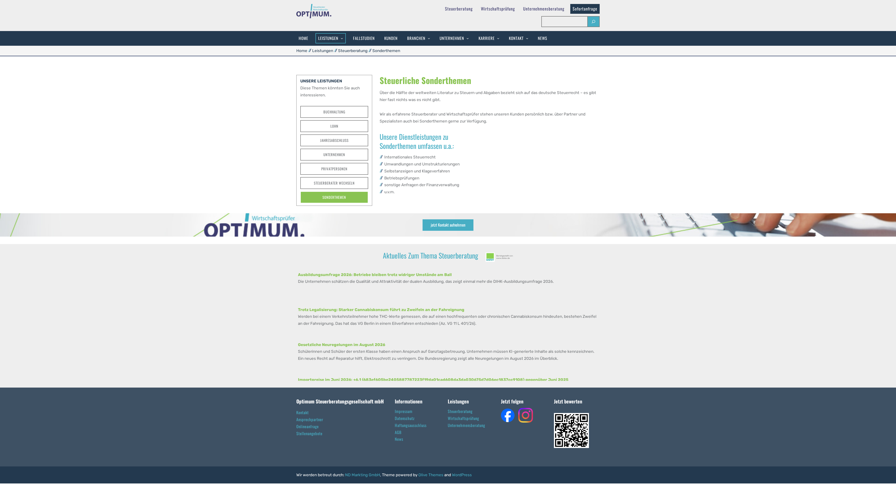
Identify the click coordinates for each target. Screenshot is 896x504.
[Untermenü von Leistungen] (342, 38)
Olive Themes (431, 474)
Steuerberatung (353, 50)
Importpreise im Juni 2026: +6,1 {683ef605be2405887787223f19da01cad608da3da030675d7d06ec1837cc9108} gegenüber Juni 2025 (433, 379)
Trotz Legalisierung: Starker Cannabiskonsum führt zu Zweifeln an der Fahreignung (381, 309)
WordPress (462, 474)
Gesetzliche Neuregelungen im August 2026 (341, 344)
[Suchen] (593, 22)
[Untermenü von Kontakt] (527, 38)
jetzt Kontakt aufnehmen (448, 225)
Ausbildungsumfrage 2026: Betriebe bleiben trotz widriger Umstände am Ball (375, 274)
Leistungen (322, 50)
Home (301, 50)
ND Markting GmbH (362, 474)
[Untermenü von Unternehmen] (467, 38)
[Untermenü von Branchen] (429, 38)
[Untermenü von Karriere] (498, 38)
